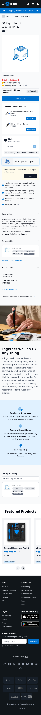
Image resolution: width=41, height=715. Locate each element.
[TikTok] (4, 664)
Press (23, 601)
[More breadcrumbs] (3, 16)
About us (5, 586)
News (23, 604)
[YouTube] (23, 664)
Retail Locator (26, 594)
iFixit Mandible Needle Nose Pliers (22, 112)
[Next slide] (23, 568)
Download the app (29, 611)
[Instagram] (18, 664)
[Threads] (36, 664)
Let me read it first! (11, 645)
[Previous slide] (18, 568)
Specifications (8, 267)
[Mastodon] (27, 664)
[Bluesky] (32, 664)
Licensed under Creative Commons (20, 704)
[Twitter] (14, 664)
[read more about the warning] (34, 296)
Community (25, 586)
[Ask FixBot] (34, 146)
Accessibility (6, 616)
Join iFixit (30, 176)
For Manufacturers (28, 597)
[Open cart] (33, 4)
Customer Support (9, 590)
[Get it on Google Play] (30, 624)
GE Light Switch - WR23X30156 (18, 16)
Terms (4, 623)
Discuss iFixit (7, 594)
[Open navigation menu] (2, 4)
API (3, 601)
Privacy (4, 619)
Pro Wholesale (26, 590)
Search (33, 91)
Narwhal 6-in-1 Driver (19, 124)
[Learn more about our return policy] (18, 204)
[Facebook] (9, 664)
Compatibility (7, 241)
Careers (5, 597)
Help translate (18, 657)
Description (7, 214)
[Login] (38, 4)
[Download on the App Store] (30, 617)
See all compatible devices (12, 260)
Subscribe (33, 641)
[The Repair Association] (20, 668)
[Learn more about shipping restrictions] (19, 83)
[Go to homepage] (13, 4)
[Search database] (28, 4)
